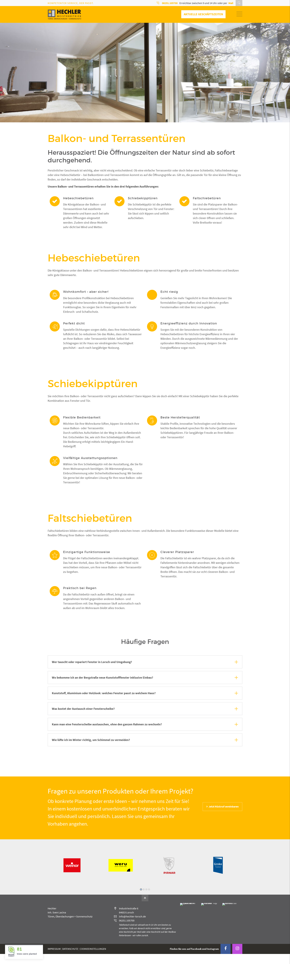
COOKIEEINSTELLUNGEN (93, 948)
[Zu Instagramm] (237, 949)
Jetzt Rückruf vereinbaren (224, 806)
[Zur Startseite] (64, 14)
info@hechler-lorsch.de (132, 916)
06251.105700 (126, 920)
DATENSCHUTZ (70, 948)
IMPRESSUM (54, 948)
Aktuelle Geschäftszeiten (203, 14)
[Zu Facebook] (226, 949)
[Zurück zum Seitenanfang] (145, 898)
